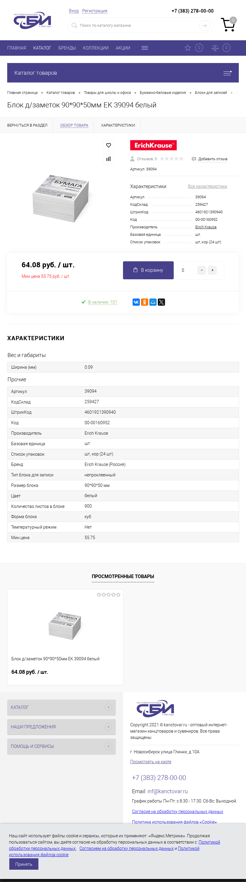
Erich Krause (206, 227)
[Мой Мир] (153, 302)
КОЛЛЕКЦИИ (96, 48)
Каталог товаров (35, 73)
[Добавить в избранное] (108, 145)
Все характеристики (207, 186)
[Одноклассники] (144, 302)
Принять (23, 864)
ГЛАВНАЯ (16, 48)
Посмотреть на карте (150, 761)
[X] (161, 302)
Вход (74, 10)
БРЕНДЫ (67, 48)
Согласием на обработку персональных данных (127, 848)
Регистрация (94, 10)
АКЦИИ (123, 48)
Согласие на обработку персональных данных (177, 811)
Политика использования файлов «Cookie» (174, 822)
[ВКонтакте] (136, 302)
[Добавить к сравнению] (108, 158)
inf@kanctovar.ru (168, 791)
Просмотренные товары (123, 576)
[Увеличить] (61, 192)
